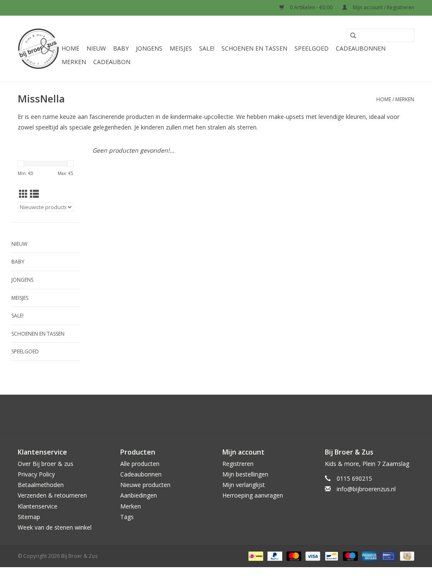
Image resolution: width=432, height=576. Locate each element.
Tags (127, 517)
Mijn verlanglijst (243, 485)
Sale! (206, 48)
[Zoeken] (353, 35)
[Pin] (387, 555)
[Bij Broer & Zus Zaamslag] (38, 48)
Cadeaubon (111, 62)
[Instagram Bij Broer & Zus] (223, 414)
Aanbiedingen (138, 495)
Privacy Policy (36, 474)
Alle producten (139, 464)
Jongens (149, 48)
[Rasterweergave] (23, 194)
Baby (121, 48)
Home (70, 48)
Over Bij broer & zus (45, 464)
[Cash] (405, 555)
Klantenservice (37, 506)
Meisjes (181, 48)
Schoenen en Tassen (254, 48)
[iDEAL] (255, 555)
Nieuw (96, 48)
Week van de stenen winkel (55, 527)
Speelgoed (311, 48)
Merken (74, 62)
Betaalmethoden (41, 485)
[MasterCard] (293, 555)
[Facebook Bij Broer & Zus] (208, 414)
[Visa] (311, 555)
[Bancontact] (330, 555)
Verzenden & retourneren (52, 495)
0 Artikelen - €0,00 (311, 7)
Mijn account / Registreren (382, 7)
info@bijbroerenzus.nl (366, 489)
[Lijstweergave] (34, 194)
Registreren (238, 464)
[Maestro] (349, 555)
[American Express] (368, 555)
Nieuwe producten (145, 485)
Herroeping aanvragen (252, 495)
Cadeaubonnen (361, 48)
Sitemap (29, 517)
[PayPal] (274, 555)
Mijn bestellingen (245, 474)
